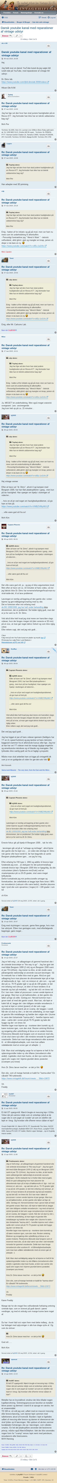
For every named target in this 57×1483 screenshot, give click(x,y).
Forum (15, 13)
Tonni (12, 258)
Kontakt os (39, 13)
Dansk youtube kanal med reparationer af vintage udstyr (27, 29)
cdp (3, 191)
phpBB (19, 1474)
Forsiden (7, 13)
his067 (11, 1094)
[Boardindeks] (28, 5)
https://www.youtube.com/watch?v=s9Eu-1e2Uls (23, 246)
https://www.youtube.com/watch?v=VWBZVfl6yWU (24, 506)
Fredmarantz (6, 943)
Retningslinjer (26, 13)
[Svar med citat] (48, 46)
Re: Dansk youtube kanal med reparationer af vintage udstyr (25, 104)
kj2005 (13, 415)
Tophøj (10, 94)
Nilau (3, 337)
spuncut (14, 1359)
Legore (9, 143)
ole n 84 (4, 43)
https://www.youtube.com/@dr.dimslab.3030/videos (24, 82)
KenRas (14, 649)
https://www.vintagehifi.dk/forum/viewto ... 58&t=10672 (26, 1078)
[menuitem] (5, 17)
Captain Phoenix (14, 525)
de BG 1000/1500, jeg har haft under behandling (22, 607)
